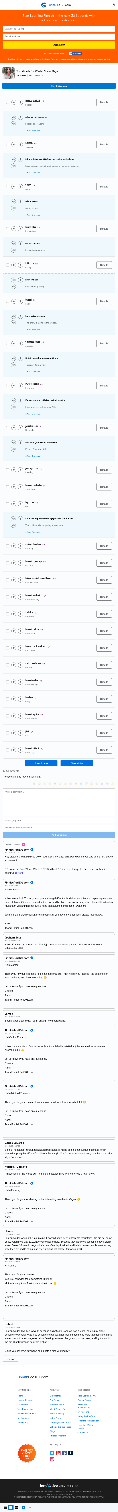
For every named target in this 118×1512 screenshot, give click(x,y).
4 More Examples (33, 330)
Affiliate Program (58, 1435)
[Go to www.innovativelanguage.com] (59, 1485)
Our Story (54, 1400)
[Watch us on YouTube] (58, 1453)
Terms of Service (90, 1497)
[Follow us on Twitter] (52, 1453)
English (29, 1507)
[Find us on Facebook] (64, 1453)
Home (20, 1396)
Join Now (59, 44)
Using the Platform (86, 1416)
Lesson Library (25, 1400)
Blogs (52, 1431)
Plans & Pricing (57, 1413)
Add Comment (59, 835)
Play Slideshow (59, 86)
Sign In (15, 777)
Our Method (55, 1396)
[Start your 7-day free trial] (27, 1453)
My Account (83, 1412)
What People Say (58, 1409)
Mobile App (23, 1422)
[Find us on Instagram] (52, 1459)
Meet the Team (57, 1404)
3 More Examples (33, 215)
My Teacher (23, 1418)
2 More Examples (33, 131)
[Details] (104, 102)
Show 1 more (41, 763)
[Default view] (11, 1507)
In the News (55, 1418)
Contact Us (82, 1432)
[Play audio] (13, 102)
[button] (113, 5)
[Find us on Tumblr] (70, 1453)
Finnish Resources (27, 1413)
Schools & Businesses (60, 1427)
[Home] (56, 7)
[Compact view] (5, 1507)
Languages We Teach (60, 1422)
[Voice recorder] (20, 102)
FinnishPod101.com (92, 1491)
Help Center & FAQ (86, 1396)
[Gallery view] (16, 1507)
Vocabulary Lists (25, 1409)
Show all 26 (77, 763)
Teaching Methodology (88, 1420)
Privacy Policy (50, 59)
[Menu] (5, 5)
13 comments (36, 75)
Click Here (17, 873)
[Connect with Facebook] (76, 53)
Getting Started (84, 1400)
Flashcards (23, 1404)
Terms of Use (39, 59)
